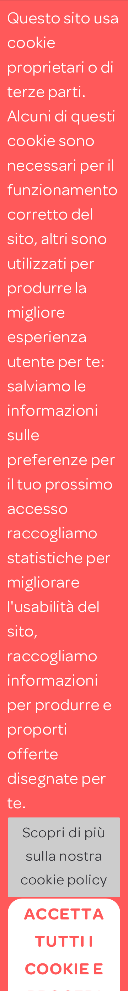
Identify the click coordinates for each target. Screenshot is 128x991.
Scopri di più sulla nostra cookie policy (64, 857)
